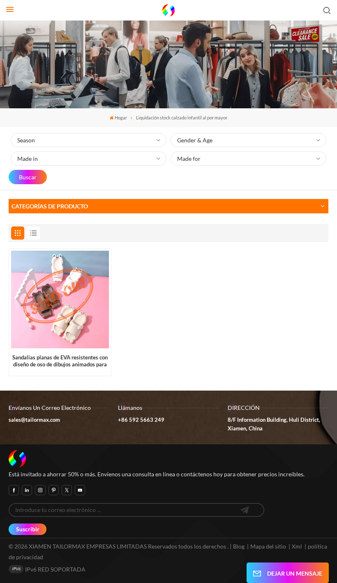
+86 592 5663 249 (141, 420)
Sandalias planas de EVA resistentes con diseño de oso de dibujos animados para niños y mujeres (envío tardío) (60, 361)
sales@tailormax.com (34, 420)
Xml (297, 546)
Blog (239, 546)
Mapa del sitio (268, 546)
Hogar (121, 117)
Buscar (28, 177)
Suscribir (27, 529)
